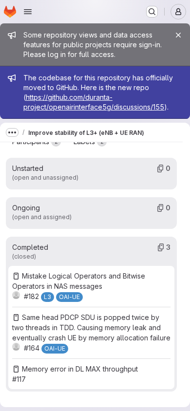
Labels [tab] (89, 141)
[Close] (178, 35)
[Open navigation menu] (28, 11)
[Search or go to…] (152, 12)
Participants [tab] (35, 141)
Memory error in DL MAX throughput (80, 369)
